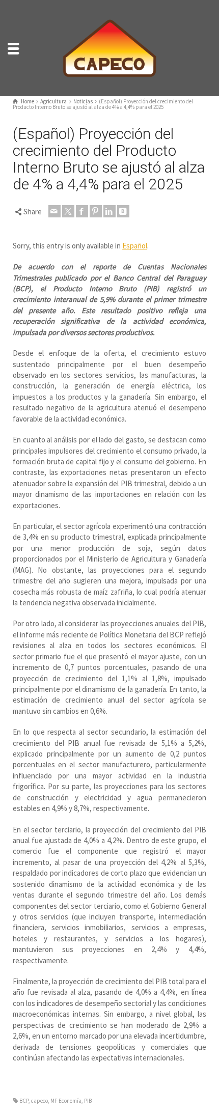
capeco (39, 1100)
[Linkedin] (109, 211)
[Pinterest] (96, 211)
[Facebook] (82, 211)
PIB (88, 1100)
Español (134, 245)
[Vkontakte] (123, 211)
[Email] (54, 211)
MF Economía (65, 1100)
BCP (24, 1100)
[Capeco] (109, 47)
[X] (68, 211)
